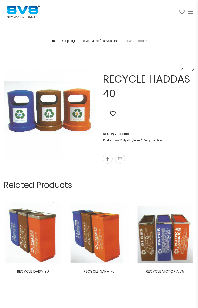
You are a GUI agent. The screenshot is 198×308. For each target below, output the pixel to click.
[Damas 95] (191, 69)
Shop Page (69, 41)
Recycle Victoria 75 (165, 271)
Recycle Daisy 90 (33, 271)
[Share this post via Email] (120, 159)
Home (52, 41)
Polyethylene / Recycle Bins (100, 41)
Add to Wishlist (113, 113)
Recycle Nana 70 (99, 271)
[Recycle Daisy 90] (183, 69)
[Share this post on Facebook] (108, 159)
